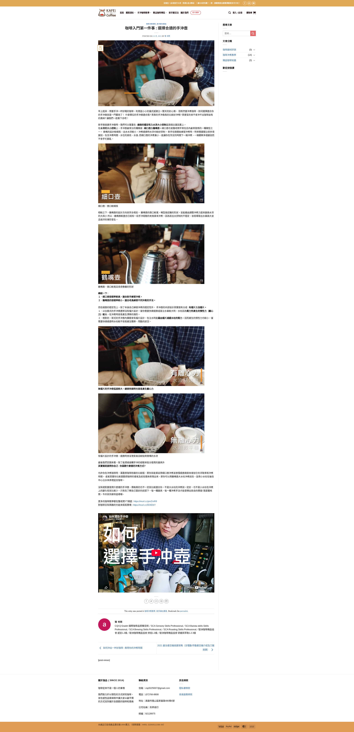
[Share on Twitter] (151, 601)
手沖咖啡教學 (143, 12)
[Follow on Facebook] (245, 3)
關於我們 (184, 12)
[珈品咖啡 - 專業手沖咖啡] (107, 12)
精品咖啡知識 (229, 60)
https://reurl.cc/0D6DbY (144, 505)
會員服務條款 (185, 694)
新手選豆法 (174, 12)
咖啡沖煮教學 (151, 24)
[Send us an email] (249, 3)
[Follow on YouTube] (254, 3)
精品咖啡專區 (159, 12)
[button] (237, 13)
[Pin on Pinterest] (161, 601)
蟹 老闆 (167, 36)
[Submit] (253, 33)
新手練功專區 (161, 24)
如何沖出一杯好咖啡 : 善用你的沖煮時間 (122, 648)
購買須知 (130, 12)
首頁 (122, 12)
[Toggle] (254, 49)
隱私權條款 (184, 688)
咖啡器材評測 (229, 50)
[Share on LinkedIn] (166, 601)
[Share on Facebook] (146, 601)
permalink (184, 611)
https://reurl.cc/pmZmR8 (145, 501)
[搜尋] (229, 13)
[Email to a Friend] (156, 601)
